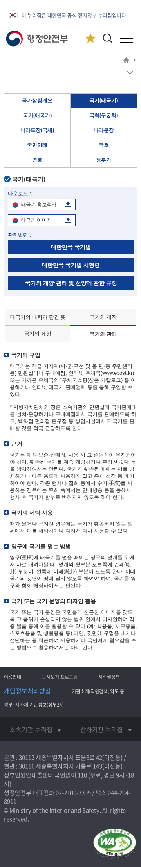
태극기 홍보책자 (38, 204)
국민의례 (37, 145)
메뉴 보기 (130, 72)
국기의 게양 (37, 333)
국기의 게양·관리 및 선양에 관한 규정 (71, 283)
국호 (104, 145)
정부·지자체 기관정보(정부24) (34, 704)
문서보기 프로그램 (60, 676)
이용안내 (12, 676)
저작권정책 (109, 676)
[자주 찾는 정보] (90, 38)
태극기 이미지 (36, 220)
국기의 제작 (103, 317)
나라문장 (104, 130)
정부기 (103, 160)
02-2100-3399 (73, 792)
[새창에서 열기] (114, 844)
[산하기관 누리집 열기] (105, 729)
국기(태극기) (103, 100)
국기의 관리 (103, 334)
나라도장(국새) (37, 130)
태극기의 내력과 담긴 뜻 (38, 317)
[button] (107, 38)
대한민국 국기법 (71, 247)
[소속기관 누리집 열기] (35, 729)
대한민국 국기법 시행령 (71, 265)
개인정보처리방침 (27, 690)
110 (82, 775)
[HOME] (126, 61)
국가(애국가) (37, 115)
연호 (37, 160)
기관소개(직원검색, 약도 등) (99, 691)
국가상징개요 (37, 100)
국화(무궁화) (103, 115)
